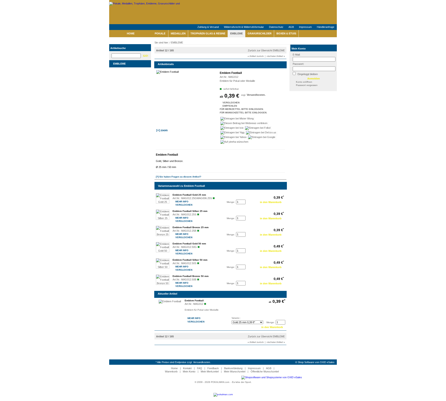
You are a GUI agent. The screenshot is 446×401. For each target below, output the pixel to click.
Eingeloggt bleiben (307, 74)
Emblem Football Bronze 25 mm (191, 227)
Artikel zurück (256, 56)
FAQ (199, 368)
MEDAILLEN (178, 33)
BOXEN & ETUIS (286, 33)
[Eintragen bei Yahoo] (233, 137)
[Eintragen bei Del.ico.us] (261, 133)
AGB (291, 27)
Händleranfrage (325, 27)
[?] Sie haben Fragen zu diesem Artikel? (178, 176)
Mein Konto (299, 48)
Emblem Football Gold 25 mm (189, 195)
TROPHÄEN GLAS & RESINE (207, 33)
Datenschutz (276, 27)
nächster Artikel (276, 56)
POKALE (160, 33)
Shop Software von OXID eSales (316, 362)
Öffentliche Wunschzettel (265, 371)
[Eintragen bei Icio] (232, 128)
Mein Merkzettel (210, 371)
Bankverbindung (233, 368)
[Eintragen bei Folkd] (257, 128)
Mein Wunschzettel (234, 371)
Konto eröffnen (304, 82)
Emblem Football (194, 300)
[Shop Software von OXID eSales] (271, 377)
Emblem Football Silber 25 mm (190, 211)
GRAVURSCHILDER (260, 33)
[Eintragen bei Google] (261, 137)
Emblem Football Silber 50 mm (190, 260)
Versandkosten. (256, 94)
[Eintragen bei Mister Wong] (237, 119)
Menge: (231, 202)
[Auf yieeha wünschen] (234, 142)
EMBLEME (236, 33)
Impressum (305, 27)
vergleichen (176, 205)
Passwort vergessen (307, 85)
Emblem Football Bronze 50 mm (191, 276)
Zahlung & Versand (208, 27)
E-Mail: (296, 54)
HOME (130, 33)
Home (174, 368)
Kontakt (187, 368)
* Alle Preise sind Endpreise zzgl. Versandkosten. (183, 362)
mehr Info (176, 201)
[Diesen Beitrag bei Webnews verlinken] (244, 124)
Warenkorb (171, 371)
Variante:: (236, 318)
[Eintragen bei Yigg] (232, 133)
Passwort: (298, 63)
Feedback (213, 368)
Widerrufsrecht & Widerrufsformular (244, 27)
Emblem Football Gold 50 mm (189, 243)
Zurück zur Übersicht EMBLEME (266, 50)
